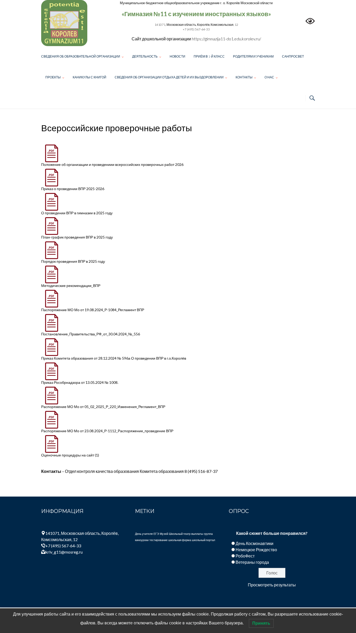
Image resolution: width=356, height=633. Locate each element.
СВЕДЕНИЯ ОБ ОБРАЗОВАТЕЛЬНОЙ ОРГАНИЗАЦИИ (80, 56)
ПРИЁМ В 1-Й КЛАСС (209, 56)
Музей (164, 533)
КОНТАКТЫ (244, 77)
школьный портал (203, 540)
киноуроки (142, 540)
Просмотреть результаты (272, 584)
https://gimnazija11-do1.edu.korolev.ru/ (226, 38)
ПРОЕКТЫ (53, 77)
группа (208, 533)
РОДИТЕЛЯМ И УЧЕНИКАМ (253, 56)
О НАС (269, 77)
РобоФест (245, 555)
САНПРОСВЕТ (293, 56)
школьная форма (179, 540)
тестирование (158, 540)
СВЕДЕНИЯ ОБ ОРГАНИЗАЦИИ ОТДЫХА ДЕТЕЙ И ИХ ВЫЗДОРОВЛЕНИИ (169, 77)
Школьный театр (180, 533)
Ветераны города (252, 562)
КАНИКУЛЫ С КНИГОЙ (89, 77)
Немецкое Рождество (256, 549)
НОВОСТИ (177, 56)
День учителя (144, 533)
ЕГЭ (156, 533)
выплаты (197, 533)
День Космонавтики (254, 543)
